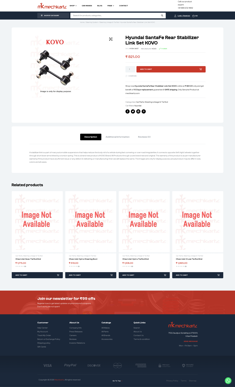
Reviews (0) (144, 137)
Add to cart (146, 69)
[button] (111, 39)
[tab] (90, 137)
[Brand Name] (47, 365)
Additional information (117, 137)
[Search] (162, 15)
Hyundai (137, 106)
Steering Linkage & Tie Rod (109, 22)
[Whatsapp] (228, 380)
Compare (132, 76)
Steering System (92, 22)
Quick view (34, 221)
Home (82, 22)
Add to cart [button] (21, 275)
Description (90, 137)
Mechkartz (59, 380)
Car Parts (140, 102)
